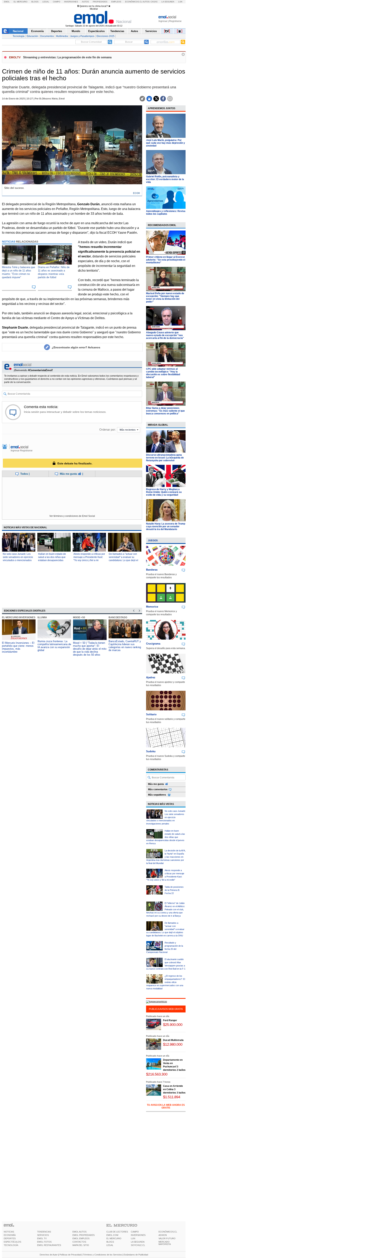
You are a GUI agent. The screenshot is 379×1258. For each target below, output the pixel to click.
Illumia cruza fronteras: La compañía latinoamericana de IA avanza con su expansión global (54, 646)
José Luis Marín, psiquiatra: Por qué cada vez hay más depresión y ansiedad (165, 143)
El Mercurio (20, 2)
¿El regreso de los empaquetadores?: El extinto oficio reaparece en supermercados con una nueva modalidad (165, 982)
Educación (32, 36)
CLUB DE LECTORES (117, 1232)
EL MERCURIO (113, 1238)
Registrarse (175, 21)
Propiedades (100, 2)
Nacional (18, 31)
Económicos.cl (133, 2)
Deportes (56, 31)
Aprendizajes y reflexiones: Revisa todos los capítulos (165, 212)
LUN (133, 1238)
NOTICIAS (9, 1232)
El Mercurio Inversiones (18, 617)
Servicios (151, 31)
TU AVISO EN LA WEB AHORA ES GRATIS (166, 1106)
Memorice (152, 606)
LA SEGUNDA (137, 1242)
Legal (45, 2)
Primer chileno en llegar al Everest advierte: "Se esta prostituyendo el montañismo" (165, 260)
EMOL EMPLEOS (80, 1238)
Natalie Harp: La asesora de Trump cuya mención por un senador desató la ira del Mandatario (165, 526)
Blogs (34, 2)
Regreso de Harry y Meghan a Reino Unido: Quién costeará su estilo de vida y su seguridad (164, 492)
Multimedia (62, 36)
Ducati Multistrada (173, 1040)
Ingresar (163, 21)
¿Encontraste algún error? (76, 347)
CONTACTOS (79, 1242)
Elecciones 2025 (105, 36)
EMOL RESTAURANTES (49, 1245)
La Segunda (167, 2)
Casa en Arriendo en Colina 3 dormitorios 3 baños (174, 1089)
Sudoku (151, 751)
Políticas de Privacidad (70, 1254)
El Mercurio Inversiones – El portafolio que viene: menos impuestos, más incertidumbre (18, 647)
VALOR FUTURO (167, 1238)
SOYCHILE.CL (138, 1245)
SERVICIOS (43, 1235)
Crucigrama (153, 643)
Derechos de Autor (49, 1254)
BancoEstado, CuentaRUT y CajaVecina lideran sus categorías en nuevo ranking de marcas (125, 646)
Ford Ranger (170, 1020)
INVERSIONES (138, 1235)
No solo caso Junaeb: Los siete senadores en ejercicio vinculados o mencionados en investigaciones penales (166, 817)
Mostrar (94, 9)
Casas (154, 2)
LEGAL (109, 1245)
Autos (85, 2)
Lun (180, 2)
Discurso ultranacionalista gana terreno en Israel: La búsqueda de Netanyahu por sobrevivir (165, 458)
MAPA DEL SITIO (80, 1245)
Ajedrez (150, 677)
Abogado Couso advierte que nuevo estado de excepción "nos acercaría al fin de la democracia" (165, 335)
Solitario (151, 714)
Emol (7, 2)
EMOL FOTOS (44, 1242)
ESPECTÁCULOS (12, 1242)
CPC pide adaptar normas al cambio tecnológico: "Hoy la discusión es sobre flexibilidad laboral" (163, 373)
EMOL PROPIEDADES (83, 1235)
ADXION (163, 1235)
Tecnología (18, 36)
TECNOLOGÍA (11, 1245)
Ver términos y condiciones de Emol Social (72, 516)
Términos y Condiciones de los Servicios (102, 1254)
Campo (56, 2)
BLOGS (110, 1242)
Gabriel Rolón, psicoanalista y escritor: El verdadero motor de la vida (165, 179)
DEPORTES (10, 1238)
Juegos (153, 540)
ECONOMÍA (10, 1235)
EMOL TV (42, 1238)
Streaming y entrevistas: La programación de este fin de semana (67, 57)
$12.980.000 (172, 1044)
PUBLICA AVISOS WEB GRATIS (166, 1009)
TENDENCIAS (44, 1232)
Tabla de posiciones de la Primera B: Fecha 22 (174, 890)
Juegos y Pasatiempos (82, 36)
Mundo (76, 31)
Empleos (116, 2)
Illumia (42, 617)
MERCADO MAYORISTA (165, 1243)
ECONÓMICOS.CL (168, 1232)
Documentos (47, 36)
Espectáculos (96, 31)
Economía (37, 31)
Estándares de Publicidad (136, 1254)
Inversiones (71, 2)
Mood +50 (79, 617)
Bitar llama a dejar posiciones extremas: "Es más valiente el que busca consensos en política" (165, 411)
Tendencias (117, 31)
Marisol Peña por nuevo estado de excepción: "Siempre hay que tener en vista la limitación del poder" (165, 297)
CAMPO (135, 1232)
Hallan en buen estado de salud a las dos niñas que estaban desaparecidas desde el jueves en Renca (165, 837)
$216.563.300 (156, 1074)
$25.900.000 (172, 1025)
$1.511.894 (171, 1097)
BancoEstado (118, 617)
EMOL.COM (112, 1235)
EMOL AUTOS (79, 1232)
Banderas (152, 569)
